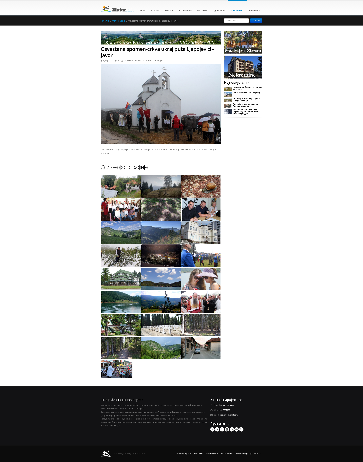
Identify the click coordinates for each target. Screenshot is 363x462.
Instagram (227, 429)
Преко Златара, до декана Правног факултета (245, 105)
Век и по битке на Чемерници (247, 93)
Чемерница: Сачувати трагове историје (247, 88)
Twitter (217, 429)
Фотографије (118, 20)
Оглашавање (212, 453)
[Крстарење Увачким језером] (161, 38)
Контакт (257, 453)
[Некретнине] (243, 66)
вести (236, 82)
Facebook (212, 429)
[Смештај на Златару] (243, 42)
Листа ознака (226, 453)
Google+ (222, 429)
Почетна (105, 20)
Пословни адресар (243, 453)
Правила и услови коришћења (190, 453)
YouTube (236, 429)
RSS (241, 429)
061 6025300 (228, 405)
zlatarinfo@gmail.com (229, 415)
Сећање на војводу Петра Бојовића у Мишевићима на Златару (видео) (246, 112)
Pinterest (232, 429)
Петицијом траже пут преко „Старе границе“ (246, 99)
